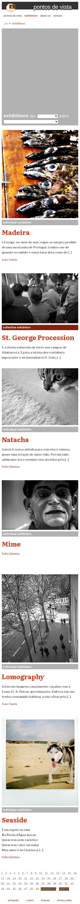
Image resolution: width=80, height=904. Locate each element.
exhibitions (31, 15)
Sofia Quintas (11, 466)
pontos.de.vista (13, 15)
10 (40, 873)
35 (31, 883)
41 (66, 883)
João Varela (9, 259)
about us (45, 15)
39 (54, 883)
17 (2, 878)
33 (20, 883)
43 (2, 889)
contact (57, 15)
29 (72, 878)
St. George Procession (38, 337)
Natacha (15, 439)
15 (69, 873)
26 (54, 878)
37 (43, 883)
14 (63, 873)
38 (48, 883)
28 (66, 878)
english (30, 900)
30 (2, 883)
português (13, 900)
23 (37, 878)
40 (60, 883)
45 (14, 889)
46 (20, 889)
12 (52, 873)
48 (31, 889)
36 (37, 883)
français (45, 900)
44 (8, 889)
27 (60, 878)
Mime (11, 544)
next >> (64, 889)
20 (20, 878)
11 (46, 873)
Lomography (23, 676)
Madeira (16, 232)
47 (25, 889)
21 (25, 878)
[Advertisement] (40, 71)
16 (75, 873)
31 (8, 883)
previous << (48, 889)
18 (8, 878)
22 (31, 878)
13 (57, 873)
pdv (6, 23)
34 (25, 883)
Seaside (14, 819)
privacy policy (64, 900)
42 (72, 883)
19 (14, 878)
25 (48, 878)
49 (37, 889)
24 (43, 878)
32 (14, 883)
